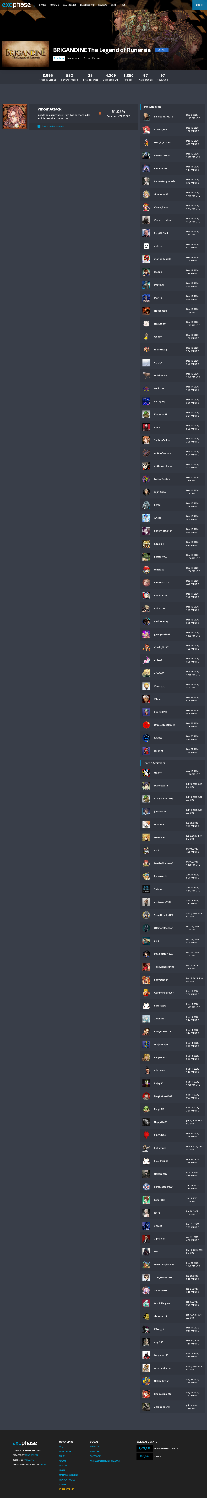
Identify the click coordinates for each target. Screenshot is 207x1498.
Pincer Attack (49, 109)
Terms (62, 1484)
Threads (94, 1446)
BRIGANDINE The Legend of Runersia (102, 50)
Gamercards (69, 4)
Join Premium (66, 1489)
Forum (96, 58)
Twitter (94, 1451)
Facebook (95, 1456)
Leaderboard (87, 4)
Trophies (59, 58)
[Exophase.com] (18, 5)
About (62, 1460)
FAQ (61, 1446)
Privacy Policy (67, 1479)
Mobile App (65, 1451)
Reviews (102, 4)
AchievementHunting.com (105, 1460)
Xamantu (29, 1459)
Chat (113, 4)
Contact (64, 1465)
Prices (87, 58)
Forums (54, 4)
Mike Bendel (31, 1455)
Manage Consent (68, 1474)
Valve (43, 1464)
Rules (62, 1456)
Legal (62, 1470)
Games (42, 4)
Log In (199, 4)
